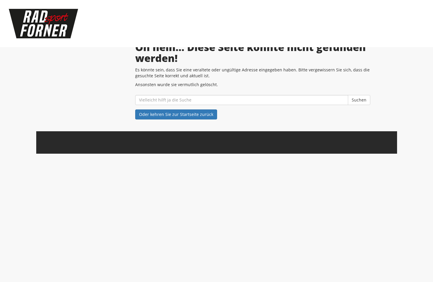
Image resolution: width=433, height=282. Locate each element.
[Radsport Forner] (93, 23)
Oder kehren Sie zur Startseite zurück (176, 114)
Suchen (359, 100)
